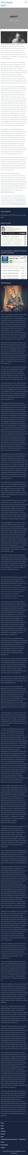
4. (12, 241)
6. (12, 244)
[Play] (3, 233)
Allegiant (18, 1151)
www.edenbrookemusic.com (7, 192)
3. (12, 239)
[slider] (24, 233)
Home (11, 20)
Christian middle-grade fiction (18, 204)
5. (11, 243)
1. (11, 236)
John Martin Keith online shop (14, 215)
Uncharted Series (21, 200)
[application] (14, 233)
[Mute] (20, 233)
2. (10, 238)
